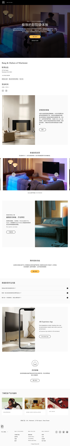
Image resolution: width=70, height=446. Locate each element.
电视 (20, 438)
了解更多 (12, 232)
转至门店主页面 (9, 2)
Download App (46, 337)
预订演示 (37, 37)
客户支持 (48, 440)
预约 (43, 130)
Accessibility (35, 438)
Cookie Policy (35, 436)
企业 (48, 436)
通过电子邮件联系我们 (13, 78)
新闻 (48, 434)
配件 (20, 440)
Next (56, 175)
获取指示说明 (36, 41)
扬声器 (21, 436)
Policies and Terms (35, 440)
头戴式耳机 (21, 434)
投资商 (48, 438)
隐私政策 (35, 434)
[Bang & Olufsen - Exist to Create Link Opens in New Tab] (3, 3)
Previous (14, 175)
